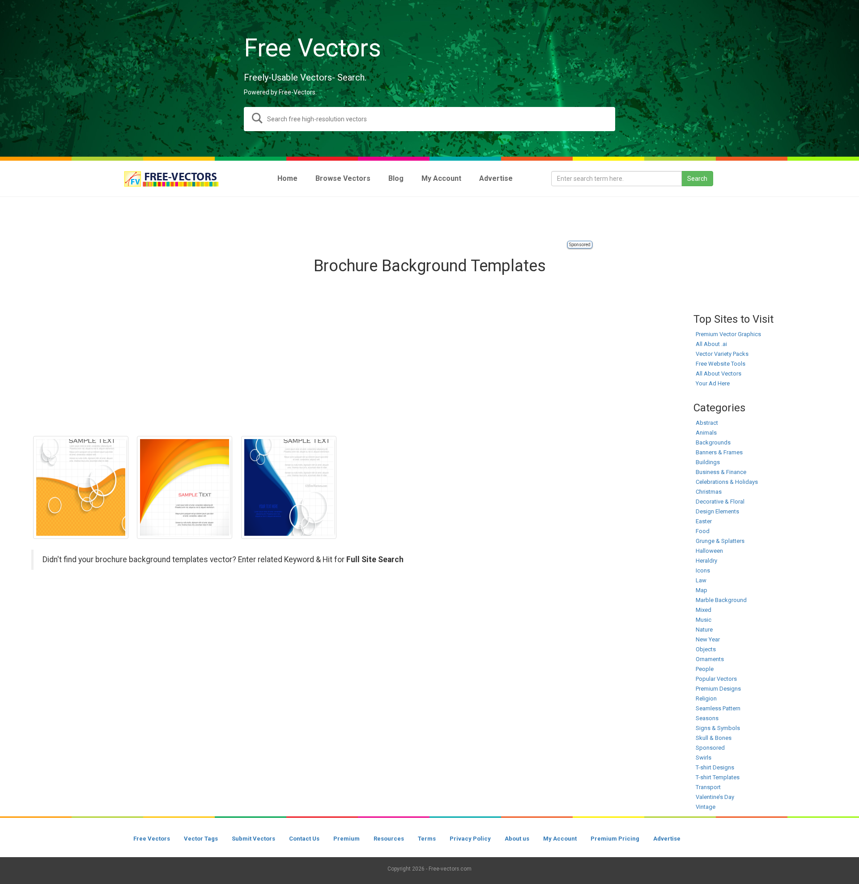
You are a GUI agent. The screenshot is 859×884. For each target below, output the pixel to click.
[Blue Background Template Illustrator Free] (288, 487)
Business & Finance (721, 472)
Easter (704, 521)
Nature (704, 629)
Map (701, 590)
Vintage (705, 806)
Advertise (666, 838)
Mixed (703, 609)
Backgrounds (713, 442)
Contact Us (304, 838)
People (705, 669)
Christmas (709, 491)
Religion (706, 698)
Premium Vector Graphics (728, 334)
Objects (706, 649)
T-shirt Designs (715, 767)
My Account (560, 838)
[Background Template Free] (80, 487)
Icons (703, 570)
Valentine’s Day (715, 797)
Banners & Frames (719, 452)
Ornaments (710, 659)
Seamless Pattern (718, 708)
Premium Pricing (615, 838)
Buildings (708, 462)
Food (703, 531)
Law (701, 580)
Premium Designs (718, 688)
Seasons (707, 718)
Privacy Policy (470, 838)
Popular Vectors (716, 678)
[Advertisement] (429, 219)
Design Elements (717, 511)
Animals (706, 432)
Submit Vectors (253, 838)
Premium (346, 838)
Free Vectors (151, 838)
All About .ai (711, 344)
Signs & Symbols (718, 728)
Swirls (703, 757)
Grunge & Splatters (720, 541)
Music (703, 619)
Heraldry (706, 560)
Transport (708, 787)
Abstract (707, 422)
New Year (708, 639)
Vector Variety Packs (722, 353)
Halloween (709, 550)
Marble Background (721, 600)
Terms (427, 838)
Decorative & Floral (720, 501)
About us (517, 838)
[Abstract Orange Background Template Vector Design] (184, 487)
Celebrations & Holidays (727, 481)
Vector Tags (201, 838)
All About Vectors (718, 373)
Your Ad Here (713, 383)
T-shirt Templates (718, 777)
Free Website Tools (720, 363)
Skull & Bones (713, 738)
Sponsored (580, 244)
